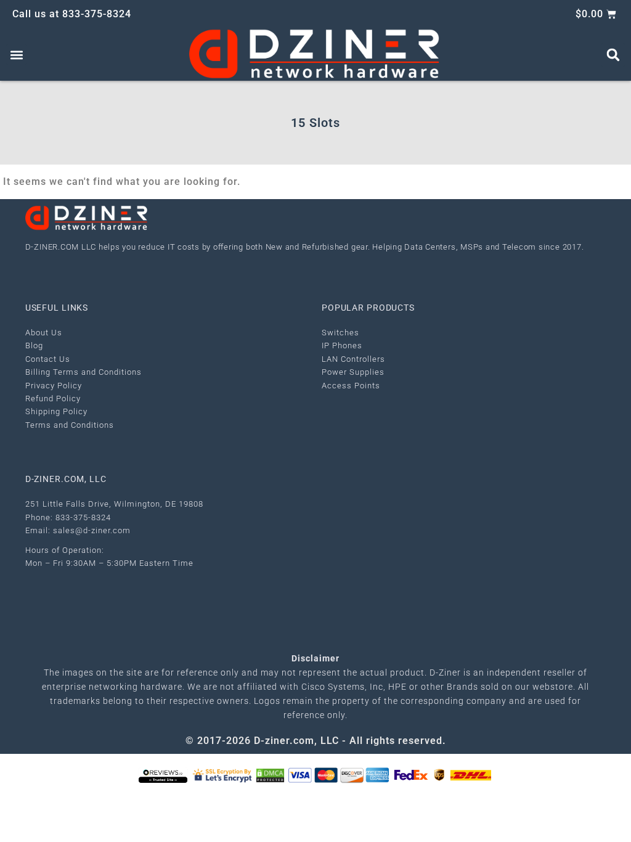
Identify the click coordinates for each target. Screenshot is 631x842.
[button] (16, 54)
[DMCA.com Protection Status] (270, 774)
